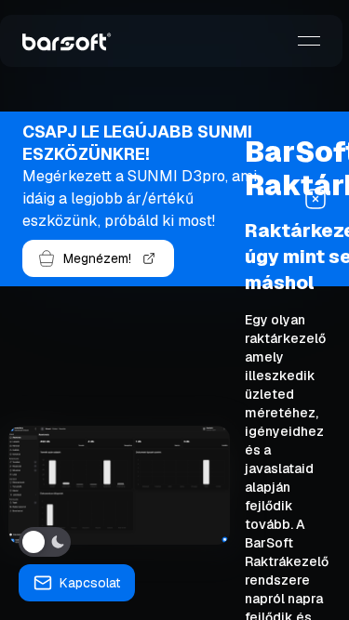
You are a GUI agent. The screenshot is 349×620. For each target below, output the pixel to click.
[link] (67, 40)
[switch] (45, 542)
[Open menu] (309, 41)
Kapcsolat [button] (90, 582)
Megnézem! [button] (97, 258)
